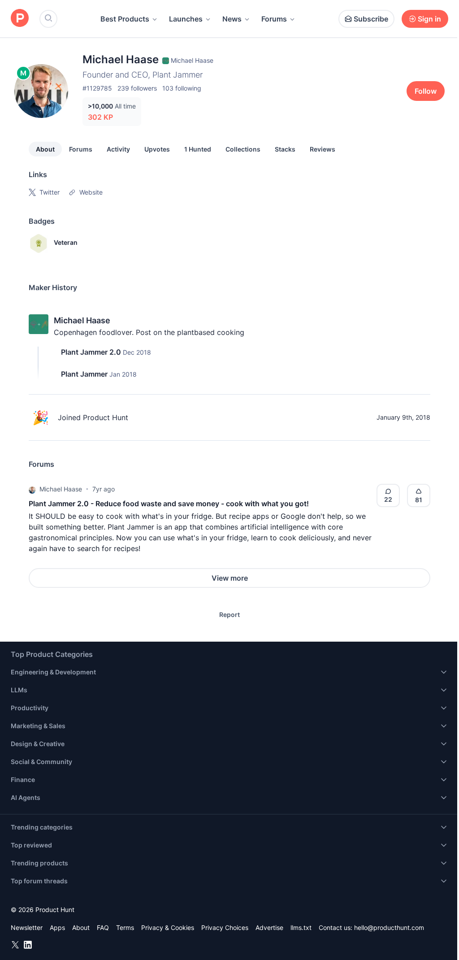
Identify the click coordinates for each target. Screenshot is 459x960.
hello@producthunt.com (389, 927)
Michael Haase (82, 320)
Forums (274, 18)
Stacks (285, 149)
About (45, 149)
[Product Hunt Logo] (20, 18)
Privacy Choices (224, 927)
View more (230, 577)
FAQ (103, 927)
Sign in (429, 18)
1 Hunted (197, 149)
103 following (181, 88)
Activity (118, 149)
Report (229, 614)
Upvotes (157, 149)
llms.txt (301, 927)
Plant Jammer (84, 373)
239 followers (137, 88)
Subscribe (371, 18)
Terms (125, 927)
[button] (32, 489)
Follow (426, 91)
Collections (242, 149)
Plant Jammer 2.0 (91, 352)
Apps (57, 927)
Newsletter (27, 927)
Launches (186, 18)
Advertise (269, 927)
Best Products (124, 18)
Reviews (322, 149)
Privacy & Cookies (167, 927)
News (232, 18)
